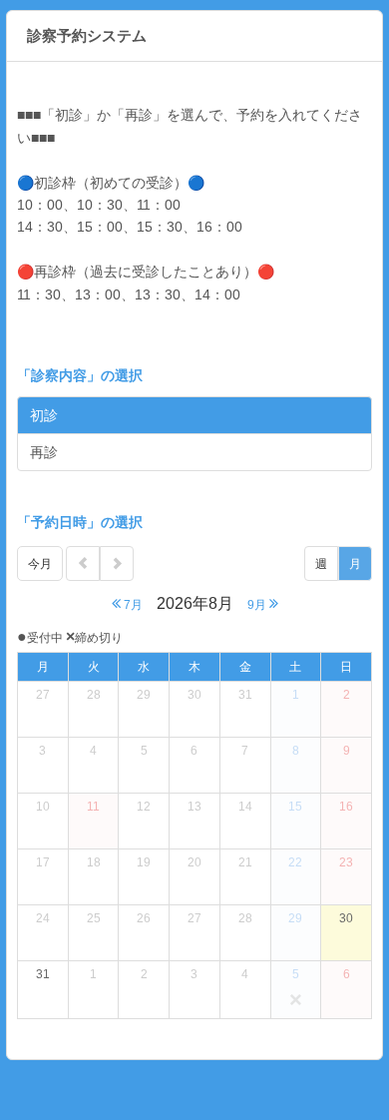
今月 (40, 564)
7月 (132, 605)
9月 (258, 605)
